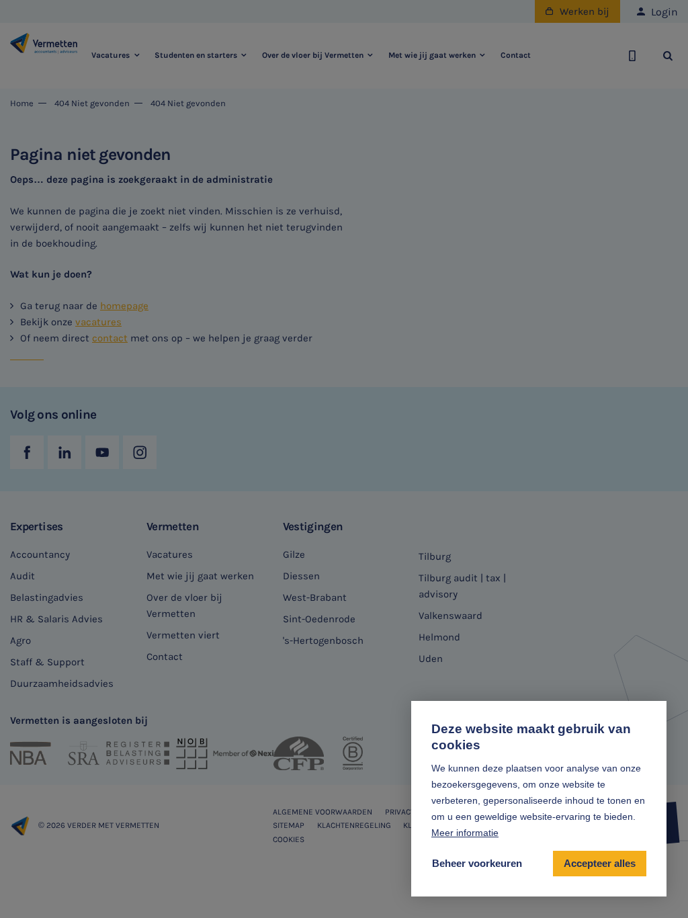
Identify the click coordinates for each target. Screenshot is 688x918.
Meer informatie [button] (465, 832)
